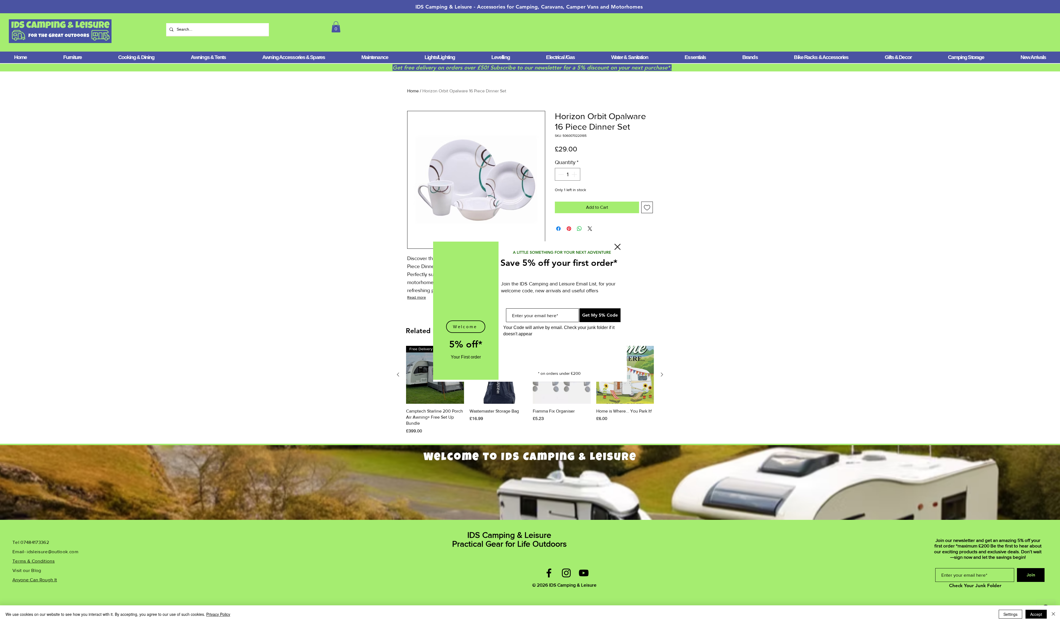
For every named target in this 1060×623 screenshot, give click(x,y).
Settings (1010, 614)
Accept (1036, 614)
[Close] (1053, 614)
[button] (617, 247)
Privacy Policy (218, 614)
